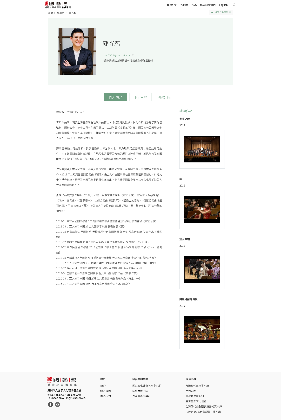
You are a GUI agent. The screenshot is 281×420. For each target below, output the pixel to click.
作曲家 (184, 5)
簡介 (103, 385)
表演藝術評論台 (141, 396)
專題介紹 (172, 5)
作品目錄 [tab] (140, 97)
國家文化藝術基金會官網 (146, 385)
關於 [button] (103, 379)
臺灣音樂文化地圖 (196, 401)
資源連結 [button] (191, 379)
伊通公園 (191, 391)
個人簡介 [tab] (115, 97)
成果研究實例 (208, 5)
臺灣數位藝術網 (195, 396)
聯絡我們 (105, 396)
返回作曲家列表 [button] (223, 12)
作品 (194, 5)
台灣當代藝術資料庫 (197, 385)
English (223, 5)
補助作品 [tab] (165, 97)
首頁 (50, 12)
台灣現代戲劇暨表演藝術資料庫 (204, 406)
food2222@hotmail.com (117, 55)
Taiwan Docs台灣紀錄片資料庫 (203, 411)
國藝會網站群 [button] (140, 379)
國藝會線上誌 (140, 391)
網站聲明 (105, 391)
